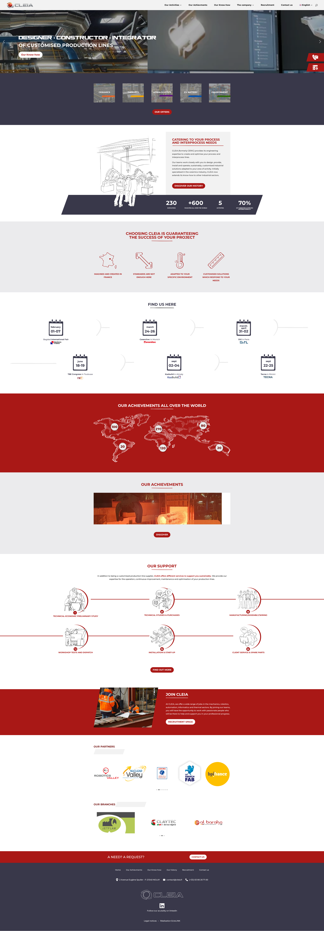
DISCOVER (162, 534)
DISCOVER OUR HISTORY (189, 186)
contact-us (198, 857)
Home (118, 870)
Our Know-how (222, 5)
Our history (172, 870)
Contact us (287, 5)
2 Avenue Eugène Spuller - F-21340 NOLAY (139, 880)
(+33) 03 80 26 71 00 (198, 880)
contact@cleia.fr (174, 880)
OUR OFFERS (162, 112)
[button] (4, 42)
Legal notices (150, 921)
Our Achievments (198, 5)
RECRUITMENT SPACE (180, 722)
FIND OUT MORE (162, 670)
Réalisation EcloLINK (170, 921)
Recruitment (267, 5)
